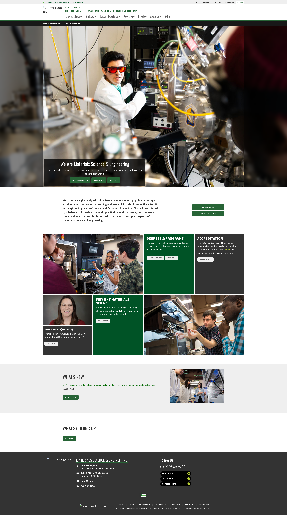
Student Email (144, 504)
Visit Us (112, 180)
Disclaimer (149, 508)
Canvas (132, 504)
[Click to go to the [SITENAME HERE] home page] (53, 9)
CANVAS (206, 2)
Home (45, 23)
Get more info (169, 483)
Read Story (51, 344)
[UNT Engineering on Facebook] (162, 466)
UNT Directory (160, 504)
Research (128, 16)
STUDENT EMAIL (216, 2)
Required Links (198, 508)
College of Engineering (72, 7)
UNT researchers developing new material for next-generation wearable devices (109, 384)
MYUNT (198, 2)
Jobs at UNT (189, 504)
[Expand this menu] (81, 16)
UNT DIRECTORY (229, 2)
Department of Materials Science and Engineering (102, 11)
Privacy (175, 508)
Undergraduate (73, 16)
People (141, 16)
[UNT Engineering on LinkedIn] (179, 466)
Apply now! (167, 473)
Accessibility (204, 504)
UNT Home (207, 508)
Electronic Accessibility (185, 508)
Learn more (102, 321)
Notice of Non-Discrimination (162, 508)
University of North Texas (73, 2)
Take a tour (168, 478)
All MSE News (70, 397)
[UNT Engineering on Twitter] (166, 466)
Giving (167, 16)
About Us (154, 16)
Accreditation (205, 259)
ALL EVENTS (69, 438)
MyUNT (121, 504)
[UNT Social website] (183, 466)
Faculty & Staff (207, 213)
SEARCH (241, 2)
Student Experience (109, 16)
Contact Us (207, 207)
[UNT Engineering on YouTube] (170, 466)
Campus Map (175, 504)
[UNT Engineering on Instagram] (175, 466)
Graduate (89, 16)
